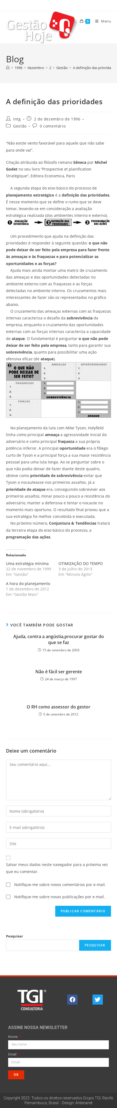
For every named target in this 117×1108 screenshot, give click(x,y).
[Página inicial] (8, 67)
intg (17, 119)
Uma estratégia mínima (27, 563)
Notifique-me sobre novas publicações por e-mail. (59, 896)
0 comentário (53, 126)
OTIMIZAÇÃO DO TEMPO (81, 563)
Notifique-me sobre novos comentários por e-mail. (60, 884)
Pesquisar (14, 936)
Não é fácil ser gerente (58, 672)
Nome (13, 1037)
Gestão (20, 126)
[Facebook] (72, 1000)
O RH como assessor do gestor (58, 707)
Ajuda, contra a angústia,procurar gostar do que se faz (58, 639)
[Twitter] (98, 1000)
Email (12, 1054)
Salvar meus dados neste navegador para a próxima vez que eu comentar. (57, 868)
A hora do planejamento (28, 583)
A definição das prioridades (95, 67)
